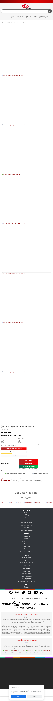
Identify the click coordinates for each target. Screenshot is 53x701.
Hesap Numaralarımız (26, 551)
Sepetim (26, 549)
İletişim (26, 527)
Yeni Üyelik (26, 536)
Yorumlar (15, 480)
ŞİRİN (2, 425)
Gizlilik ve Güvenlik (26, 525)
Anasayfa (26, 512)
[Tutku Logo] (5, 504)
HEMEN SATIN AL (28, 463)
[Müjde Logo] (15, 652)
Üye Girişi (26, 539)
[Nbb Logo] (33, 504)
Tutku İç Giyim (26, 579)
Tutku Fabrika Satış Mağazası (26, 581)
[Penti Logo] (7, 652)
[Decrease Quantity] (11, 463)
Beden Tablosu (43, 474)
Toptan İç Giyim (26, 571)
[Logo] (26, 6)
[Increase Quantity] (16, 463)
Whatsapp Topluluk (27, 530)
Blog (26, 517)
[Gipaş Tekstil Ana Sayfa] (6, 650)
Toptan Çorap (26, 573)
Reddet (34, 696)
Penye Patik (20, 440)
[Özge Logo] (22, 652)
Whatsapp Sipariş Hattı (29, 466)
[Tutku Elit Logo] (13, 504)
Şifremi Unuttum (26, 541)
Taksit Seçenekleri (26, 480)
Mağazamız (26, 560)
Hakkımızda (26, 565)
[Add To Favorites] (10, 470)
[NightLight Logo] (22, 504)
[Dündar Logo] (29, 652)
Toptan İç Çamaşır (26, 576)
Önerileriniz (37, 480)
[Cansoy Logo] (44, 652)
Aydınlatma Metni (26, 522)
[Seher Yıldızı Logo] (43, 504)
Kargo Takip (26, 546)
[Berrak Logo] (37, 652)
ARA (50, 11)
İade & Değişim (26, 515)
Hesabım (26, 544)
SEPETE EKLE (29, 460)
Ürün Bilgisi (6, 480)
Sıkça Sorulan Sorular (17, 474)
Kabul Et (18, 696)
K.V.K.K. (26, 520)
